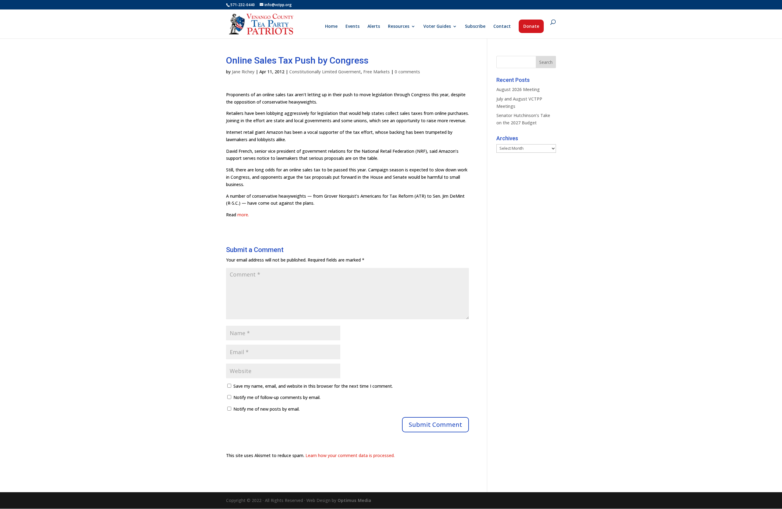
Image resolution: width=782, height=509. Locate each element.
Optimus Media (354, 500)
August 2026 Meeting (518, 89)
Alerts (373, 26)
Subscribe (475, 26)
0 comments (407, 72)
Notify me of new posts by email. (266, 409)
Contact (502, 26)
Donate (531, 26)
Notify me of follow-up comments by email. (276, 397)
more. (243, 215)
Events (352, 26)
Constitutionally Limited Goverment (325, 72)
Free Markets (376, 72)
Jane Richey (243, 72)
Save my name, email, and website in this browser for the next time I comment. (313, 386)
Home (331, 26)
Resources (398, 26)
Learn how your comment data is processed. (350, 455)
